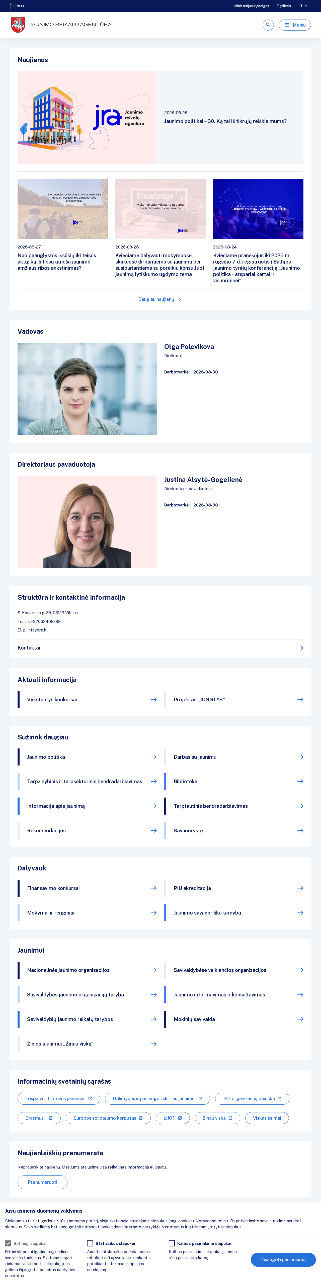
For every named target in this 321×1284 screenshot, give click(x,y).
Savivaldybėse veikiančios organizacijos (220, 970)
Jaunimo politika (46, 757)
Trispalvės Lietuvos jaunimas (55, 1098)
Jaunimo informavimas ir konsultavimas (219, 995)
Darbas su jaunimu (195, 757)
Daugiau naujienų (156, 299)
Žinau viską (214, 1118)
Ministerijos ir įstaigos (251, 6)
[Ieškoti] (268, 25)
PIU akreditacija (192, 888)
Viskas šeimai (267, 1118)
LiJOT (169, 1118)
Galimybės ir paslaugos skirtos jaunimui (154, 1098)
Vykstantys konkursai (52, 700)
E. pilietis (284, 6)
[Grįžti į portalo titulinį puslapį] (17, 6)
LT (300, 6)
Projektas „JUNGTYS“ (199, 700)
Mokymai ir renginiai (50, 913)
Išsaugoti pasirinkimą (283, 1259)
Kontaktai (29, 648)
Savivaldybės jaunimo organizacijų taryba (75, 995)
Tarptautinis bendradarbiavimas (211, 806)
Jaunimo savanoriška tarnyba (207, 913)
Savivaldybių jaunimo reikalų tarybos (70, 1019)
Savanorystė (188, 831)
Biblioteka (185, 782)
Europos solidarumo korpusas (104, 1118)
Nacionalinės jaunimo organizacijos (68, 970)
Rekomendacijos (46, 831)
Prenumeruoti (42, 1182)
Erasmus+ (35, 1118)
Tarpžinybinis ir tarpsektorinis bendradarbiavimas (84, 782)
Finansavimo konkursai (53, 888)
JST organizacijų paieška (249, 1098)
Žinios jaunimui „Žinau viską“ (60, 1044)
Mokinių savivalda (194, 1019)
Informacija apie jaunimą (56, 806)
